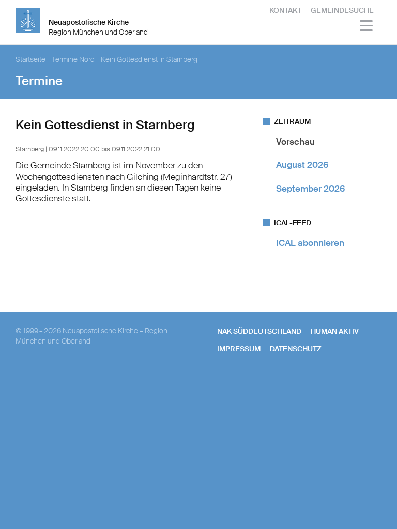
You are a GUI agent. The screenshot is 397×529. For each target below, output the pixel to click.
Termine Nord (73, 59)
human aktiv (335, 331)
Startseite (30, 59)
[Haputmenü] (367, 27)
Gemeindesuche (342, 10)
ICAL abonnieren (310, 242)
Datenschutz (296, 348)
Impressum (239, 348)
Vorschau (295, 141)
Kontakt (285, 10)
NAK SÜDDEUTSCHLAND (259, 331)
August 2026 (302, 164)
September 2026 (310, 188)
